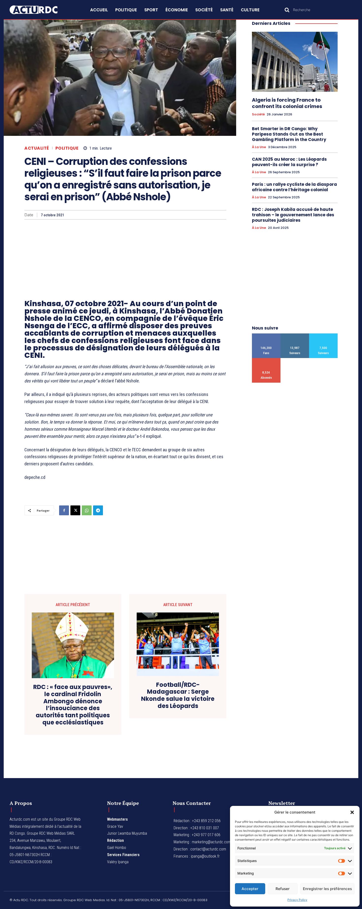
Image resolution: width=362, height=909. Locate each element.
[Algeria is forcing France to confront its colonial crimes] (295, 62)
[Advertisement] (125, 256)
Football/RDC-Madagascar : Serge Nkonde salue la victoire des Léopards (177, 695)
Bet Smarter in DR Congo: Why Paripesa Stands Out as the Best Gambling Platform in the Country (289, 134)
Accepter (250, 888)
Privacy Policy (297, 900)
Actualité (36, 148)
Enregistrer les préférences (327, 888)
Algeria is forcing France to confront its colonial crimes (287, 103)
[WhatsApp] (87, 510)
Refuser (283, 888)
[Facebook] (64, 510)
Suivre (294, 335)
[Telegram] (98, 510)
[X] (75, 510)
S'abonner (266, 360)
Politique (67, 148)
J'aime (266, 335)
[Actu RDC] (39, 9)
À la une (259, 147)
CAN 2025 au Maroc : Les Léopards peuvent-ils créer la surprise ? (289, 162)
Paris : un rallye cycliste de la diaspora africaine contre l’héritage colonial (294, 187)
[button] (352, 812)
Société (258, 114)
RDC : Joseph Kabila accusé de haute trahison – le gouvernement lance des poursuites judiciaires (293, 214)
